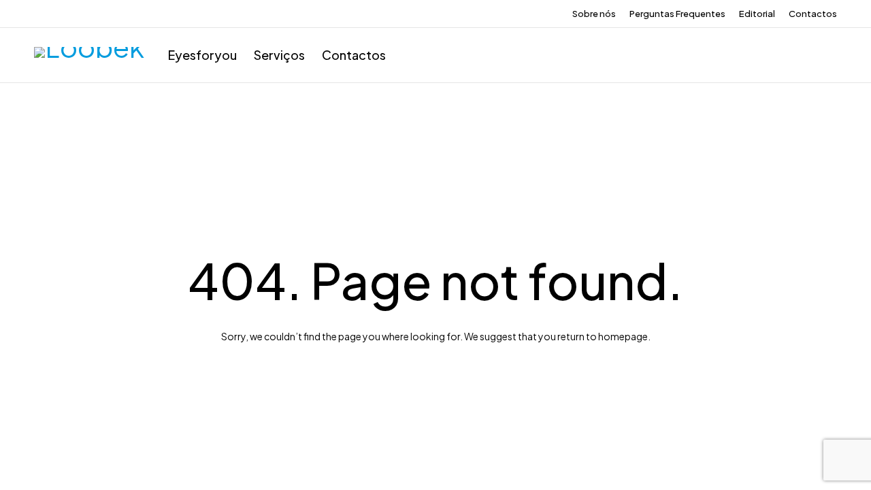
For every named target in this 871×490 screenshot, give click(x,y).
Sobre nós (594, 13)
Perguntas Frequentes (677, 13)
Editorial (757, 13)
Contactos (813, 13)
